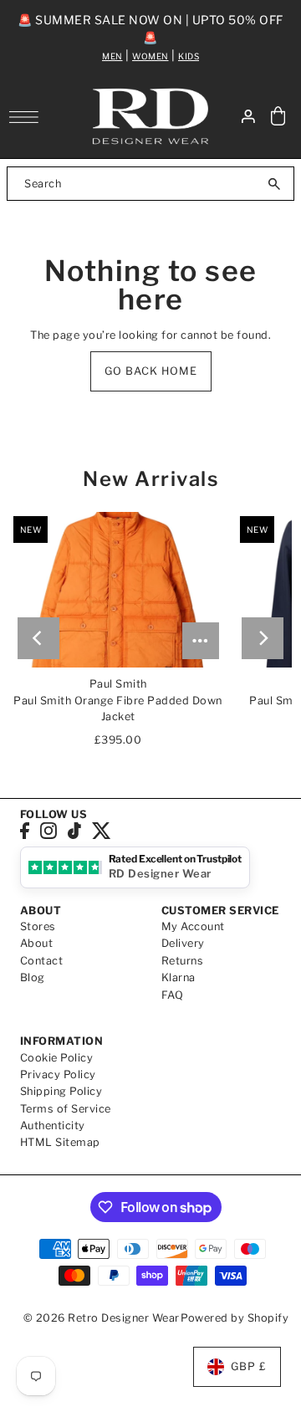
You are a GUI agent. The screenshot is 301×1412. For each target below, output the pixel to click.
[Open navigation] (28, 117)
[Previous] (38, 638)
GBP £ (249, 1366)
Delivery (183, 943)
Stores (38, 926)
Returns (182, 960)
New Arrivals (150, 479)
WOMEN (150, 56)
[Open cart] (278, 116)
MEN (112, 56)
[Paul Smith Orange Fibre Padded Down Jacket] (118, 590)
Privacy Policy (58, 1074)
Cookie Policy (57, 1057)
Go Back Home (151, 371)
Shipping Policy (61, 1091)
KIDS (188, 56)
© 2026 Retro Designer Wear (101, 1318)
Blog (32, 977)
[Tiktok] (74, 831)
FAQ (172, 995)
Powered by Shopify (234, 1318)
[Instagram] (48, 831)
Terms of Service (65, 1108)
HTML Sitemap (60, 1142)
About (37, 943)
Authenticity (52, 1125)
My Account (193, 926)
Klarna (178, 977)
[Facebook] (24, 831)
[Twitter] (101, 831)
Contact (42, 960)
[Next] (262, 638)
